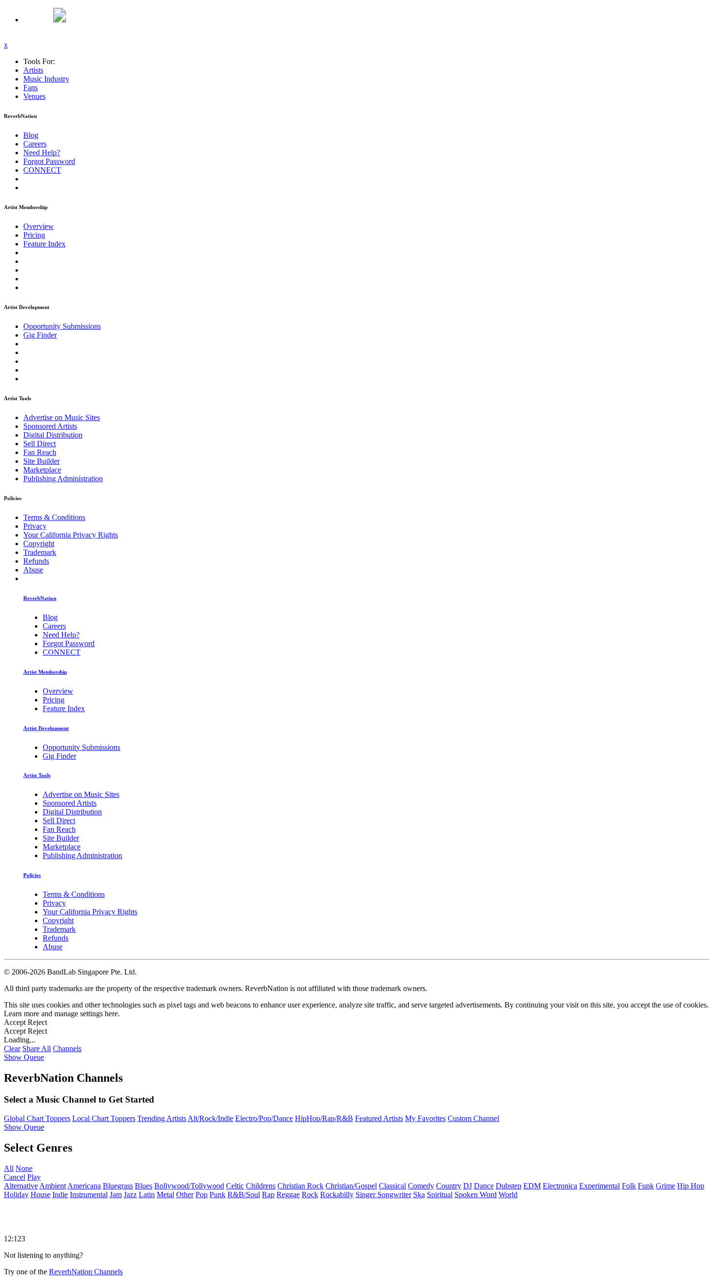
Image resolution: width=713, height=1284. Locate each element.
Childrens (260, 1186)
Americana (84, 1186)
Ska (419, 1194)
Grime (665, 1186)
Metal (165, 1194)
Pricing (34, 235)
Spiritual (440, 1194)
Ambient (52, 1186)
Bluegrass (118, 1186)
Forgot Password (49, 161)
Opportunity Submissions (62, 326)
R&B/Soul (243, 1194)
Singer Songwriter (383, 1194)
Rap (268, 1194)
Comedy (421, 1186)
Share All (36, 1048)
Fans (30, 87)
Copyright (38, 543)
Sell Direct (39, 443)
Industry (46, 79)
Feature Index (44, 244)
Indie (60, 1194)
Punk (218, 1194)
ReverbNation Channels (86, 1272)
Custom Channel (473, 1118)
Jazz (130, 1194)
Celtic (235, 1186)
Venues (34, 96)
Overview (38, 226)
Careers (35, 144)
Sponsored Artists (50, 426)
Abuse (33, 570)
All (9, 1168)
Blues (143, 1186)
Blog (30, 135)
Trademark (39, 552)
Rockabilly (337, 1194)
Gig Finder (40, 335)
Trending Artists (161, 1118)
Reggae (288, 1194)
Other (185, 1194)
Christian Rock (300, 1186)
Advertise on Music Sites (61, 417)
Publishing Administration (63, 478)
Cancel (14, 1177)
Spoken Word (475, 1194)
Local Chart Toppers (103, 1118)
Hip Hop (690, 1186)
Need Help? (41, 152)
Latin (147, 1194)
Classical (392, 1186)
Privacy (35, 526)
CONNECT (42, 170)
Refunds (36, 561)
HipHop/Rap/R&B (324, 1118)
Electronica (560, 1186)
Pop (201, 1194)
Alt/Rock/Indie (210, 1118)
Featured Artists (379, 1118)
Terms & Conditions (54, 517)
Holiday (16, 1194)
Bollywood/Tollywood (189, 1186)
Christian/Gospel (351, 1186)
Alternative (21, 1186)
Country (448, 1186)
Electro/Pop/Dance (264, 1118)
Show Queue (24, 1057)
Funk (646, 1186)
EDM (532, 1186)
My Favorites (425, 1118)
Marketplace (42, 470)
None (24, 1168)
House (40, 1194)
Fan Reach (39, 452)
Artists (33, 70)
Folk (629, 1186)
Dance (484, 1186)
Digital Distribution (52, 435)
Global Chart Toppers (37, 1118)
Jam (116, 1194)
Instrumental (89, 1194)
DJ (467, 1186)
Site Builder (41, 461)
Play (34, 1177)
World (508, 1194)
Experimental (599, 1186)
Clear (12, 1048)
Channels (67, 1048)
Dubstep (508, 1186)
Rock (310, 1194)
